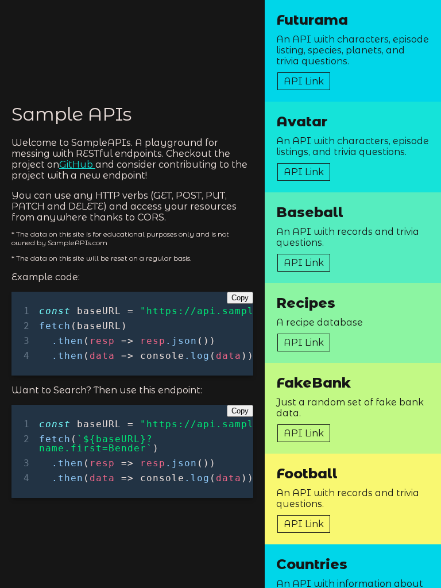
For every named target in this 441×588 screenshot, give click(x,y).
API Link (304, 81)
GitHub (77, 164)
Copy (240, 297)
